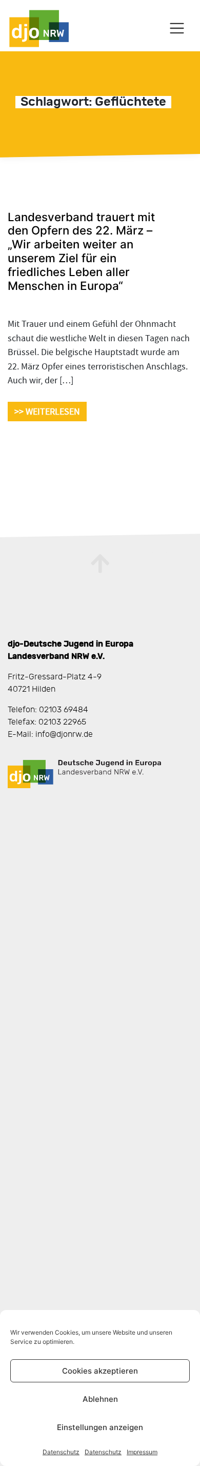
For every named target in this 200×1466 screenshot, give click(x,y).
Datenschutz (61, 1452)
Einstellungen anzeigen (100, 1427)
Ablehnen (100, 1399)
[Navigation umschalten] (177, 28)
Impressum (142, 1452)
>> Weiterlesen (47, 411)
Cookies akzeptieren (100, 1371)
